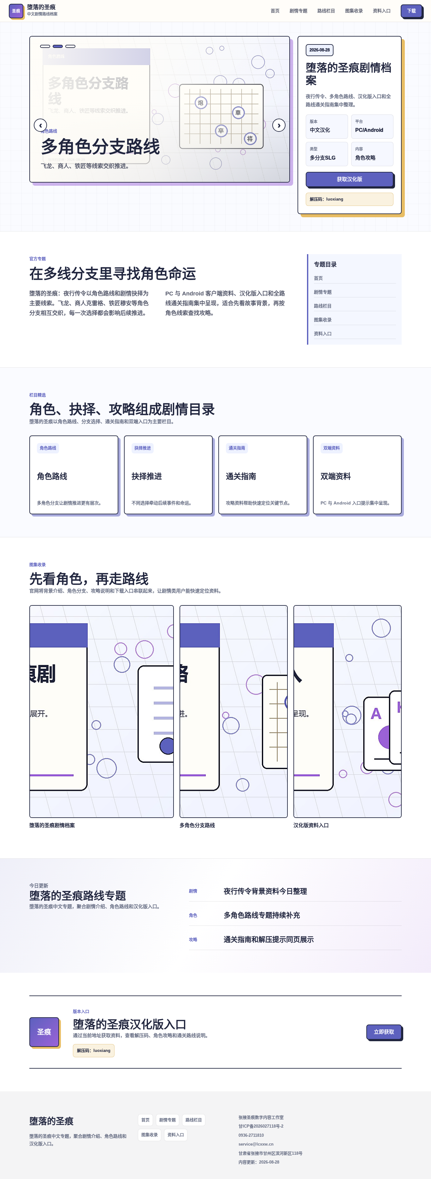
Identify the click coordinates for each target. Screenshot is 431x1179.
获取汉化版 (349, 179)
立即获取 (384, 1032)
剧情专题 (298, 10)
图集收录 (354, 10)
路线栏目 (326, 10)
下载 (411, 10)
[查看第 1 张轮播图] (45, 46)
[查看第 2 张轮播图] (58, 46)
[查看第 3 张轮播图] (70, 46)
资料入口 (382, 10)
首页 (275, 10)
